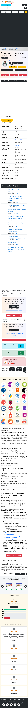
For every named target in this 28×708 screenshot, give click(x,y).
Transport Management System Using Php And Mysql (15, 198)
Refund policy (4, 701)
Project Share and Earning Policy (14, 310)
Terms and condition (14, 701)
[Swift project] (10, 421)
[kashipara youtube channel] (11, 704)
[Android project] (24, 384)
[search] (25, 8)
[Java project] (3, 384)
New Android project (7, 80)
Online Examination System (16, 205)
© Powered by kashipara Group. (9, 699)
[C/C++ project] (3, 408)
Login (24, 5)
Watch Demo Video (14, 316)
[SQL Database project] (24, 421)
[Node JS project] (10, 390)
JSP (17, 213)
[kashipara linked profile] (18, 704)
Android (17, 145)
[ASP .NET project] (24, 390)
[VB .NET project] (17, 396)
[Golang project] (3, 414)
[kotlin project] (3, 421)
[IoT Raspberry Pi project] (10, 402)
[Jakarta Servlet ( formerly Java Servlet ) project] (3, 396)
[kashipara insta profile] (3, 704)
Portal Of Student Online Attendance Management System (16, 249)
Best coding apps (6, 5)
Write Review (7, 70)
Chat (13, 66)
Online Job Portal (13, 243)
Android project (5, 57)
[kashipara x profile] (15, 704)
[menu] (2, 2)
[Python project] (10, 396)
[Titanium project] (17, 421)
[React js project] (17, 401)
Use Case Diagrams (19, 369)
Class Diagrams (12, 369)
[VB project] (3, 390)
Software (9, 12)
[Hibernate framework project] (17, 414)
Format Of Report (19, 574)
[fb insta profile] (7, 704)
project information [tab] (7, 120)
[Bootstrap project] (24, 408)
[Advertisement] (14, 28)
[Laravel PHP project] (3, 402)
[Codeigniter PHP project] (10, 415)
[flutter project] (24, 401)
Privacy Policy (21, 699)
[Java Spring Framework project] (17, 408)
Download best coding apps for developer (14, 340)
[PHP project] (10, 384)
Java (17, 207)
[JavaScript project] (24, 414)
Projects (3, 12)
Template (22, 12)
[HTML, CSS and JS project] (17, 390)
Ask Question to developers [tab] (9, 123)
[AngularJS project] (10, 408)
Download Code (14, 306)
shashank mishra (14, 61)
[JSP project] (24, 396)
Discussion (21, 70)
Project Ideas (15, 12)
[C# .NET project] (17, 384)
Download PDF (14, 330)
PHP (16, 193)
